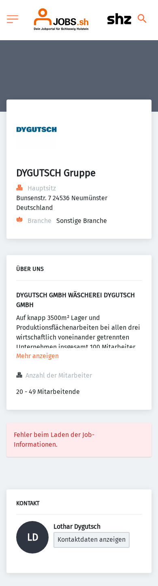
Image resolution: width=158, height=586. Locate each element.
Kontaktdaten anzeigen (92, 539)
